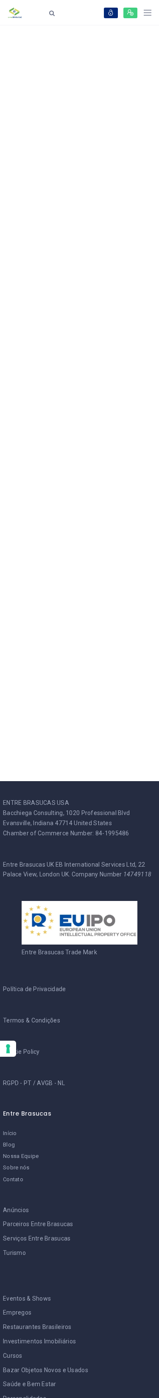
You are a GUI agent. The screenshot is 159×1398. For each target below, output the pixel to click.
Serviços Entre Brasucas (36, 1238)
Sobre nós (16, 1167)
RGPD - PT (17, 1083)
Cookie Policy (21, 1051)
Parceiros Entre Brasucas (38, 1224)
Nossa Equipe (21, 1156)
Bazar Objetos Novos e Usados (45, 1370)
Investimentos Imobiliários (39, 1341)
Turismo (14, 1252)
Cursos (12, 1355)
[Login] (111, 13)
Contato (13, 1179)
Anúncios (16, 1210)
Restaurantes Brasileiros (37, 1326)
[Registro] (130, 13)
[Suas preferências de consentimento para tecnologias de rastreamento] (8, 1049)
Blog (9, 1144)
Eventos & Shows (27, 1298)
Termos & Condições (31, 1020)
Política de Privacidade (34, 989)
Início (10, 1133)
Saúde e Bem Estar (29, 1384)
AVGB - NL (51, 1083)
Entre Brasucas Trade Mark (59, 952)
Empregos (17, 1312)
